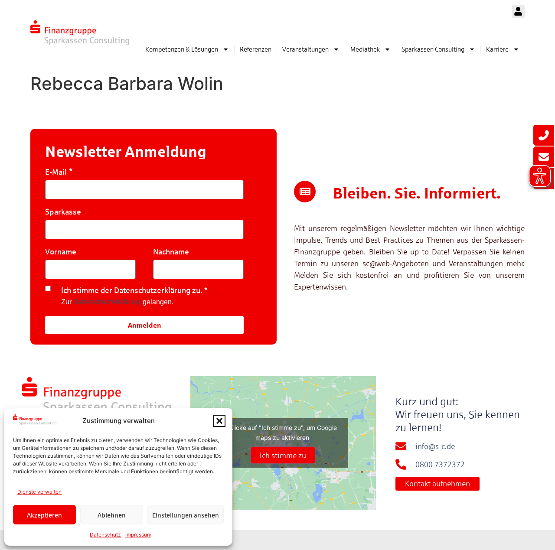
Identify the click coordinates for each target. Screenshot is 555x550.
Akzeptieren (44, 515)
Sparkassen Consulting (433, 49)
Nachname (171, 251)
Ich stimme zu (283, 454)
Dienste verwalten (39, 491)
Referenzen (255, 49)
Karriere (497, 49)
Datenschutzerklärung (107, 302)
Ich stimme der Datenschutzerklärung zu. (131, 290)
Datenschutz (105, 534)
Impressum (138, 534)
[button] (219, 421)
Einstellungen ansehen (185, 515)
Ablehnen (112, 515)
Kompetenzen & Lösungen (181, 49)
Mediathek (365, 49)
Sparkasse (63, 211)
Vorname (60, 251)
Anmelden (144, 325)
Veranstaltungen (305, 49)
